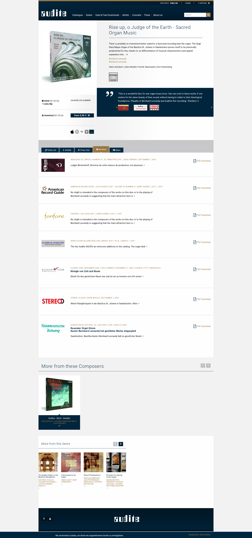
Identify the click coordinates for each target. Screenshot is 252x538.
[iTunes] (86, 131)
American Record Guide (82, 187)
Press (147, 15)
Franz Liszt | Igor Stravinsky (69, 481)
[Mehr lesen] (144, 165)
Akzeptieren (193, 534)
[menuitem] (77, 15)
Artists (125, 15)
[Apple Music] (72, 131)
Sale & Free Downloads (107, 15)
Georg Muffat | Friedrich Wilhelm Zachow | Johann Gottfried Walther (115, 483)
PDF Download (204, 161)
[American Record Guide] (53, 190)
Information (205, 534)
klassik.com (77, 268)
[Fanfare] (53, 216)
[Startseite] (53, 12)
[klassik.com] (53, 269)
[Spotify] (77, 131)
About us (157, 15)
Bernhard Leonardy (117, 59)
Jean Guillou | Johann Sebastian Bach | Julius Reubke (59, 422)
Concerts (136, 15)
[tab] (50, 150)
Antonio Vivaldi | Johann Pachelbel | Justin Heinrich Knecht (47, 483)
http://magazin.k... (152, 268)
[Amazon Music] (82, 131)
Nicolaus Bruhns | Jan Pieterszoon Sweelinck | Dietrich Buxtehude (93, 481)
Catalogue (77, 15)
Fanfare (75, 214)
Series (89, 15)
